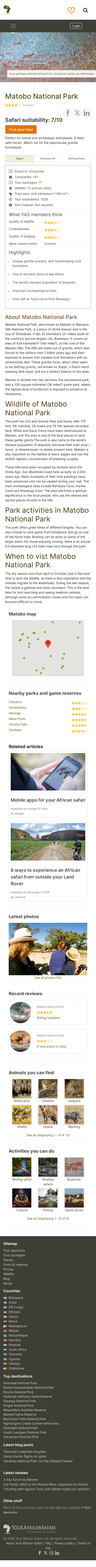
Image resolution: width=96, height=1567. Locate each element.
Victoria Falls (18, 724)
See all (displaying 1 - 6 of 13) (48, 1135)
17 (40, 182)
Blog (6, 1279)
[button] (48, 644)
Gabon (13, 1316)
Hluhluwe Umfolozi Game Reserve (27, 1396)
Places (8, 1260)
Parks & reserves (15, 1264)
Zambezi (15, 730)
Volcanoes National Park (21, 1437)
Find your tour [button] (21, 129)
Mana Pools (17, 719)
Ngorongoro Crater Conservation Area (31, 1423)
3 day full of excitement (20, 1479)
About (7, 1283)
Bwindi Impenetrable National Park (28, 1387)
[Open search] (85, 10)
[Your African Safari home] (48, 1529)
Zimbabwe (36, 171)
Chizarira (15, 702)
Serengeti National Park (20, 1428)
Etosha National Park (18, 1392)
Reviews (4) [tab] (47, 158)
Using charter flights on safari (24, 1456)
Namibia (14, 1340)
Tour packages (14, 1255)
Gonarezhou (17, 707)
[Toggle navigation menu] (13, 26)
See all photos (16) (48, 977)
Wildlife (8, 1274)
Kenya (13, 1321)
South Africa (17, 1349)
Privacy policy (65, 1543)
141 (35, 177)
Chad (12, 1302)
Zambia (14, 1363)
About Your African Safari (24, 1543)
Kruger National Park (18, 1405)
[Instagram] (51, 1552)
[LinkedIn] (56, 1552)
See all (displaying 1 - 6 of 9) (48, 1218)
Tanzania (15, 1354)
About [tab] (19, 158)
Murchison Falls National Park (24, 1419)
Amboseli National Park (20, 1383)
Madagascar (17, 1326)
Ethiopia (14, 1312)
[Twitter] (45, 1552)
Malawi (13, 1330)
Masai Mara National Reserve (24, 1410)
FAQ (48, 1543)
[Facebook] (40, 1552)
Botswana (15, 1298)
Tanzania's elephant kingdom (24, 1451)
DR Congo (15, 1307)
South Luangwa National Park (25, 1432)
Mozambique (18, 1335)
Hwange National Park (19, 1401)
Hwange (15, 713)
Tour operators (14, 1250)
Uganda (14, 1359)
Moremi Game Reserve (19, 1414)
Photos (8, 1269)
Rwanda (14, 1345)
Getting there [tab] (76, 158)
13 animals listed (39, 188)
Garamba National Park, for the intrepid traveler (38, 1461)
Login (76, 26)
